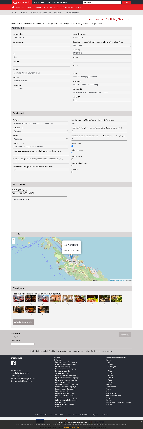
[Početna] (13, 7)
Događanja (38, 7)
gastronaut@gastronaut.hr (27, 378)
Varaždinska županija (62, 373)
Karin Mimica (23, 381)
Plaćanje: (16, 120)
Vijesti (46, 7)
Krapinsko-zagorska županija (65, 364)
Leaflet (112, 280)
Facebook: (76, 89)
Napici (110, 382)
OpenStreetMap (120, 280)
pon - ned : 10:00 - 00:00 (24, 193)
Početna (57, 358)
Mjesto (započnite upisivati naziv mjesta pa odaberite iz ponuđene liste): (98, 42)
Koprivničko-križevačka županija (66, 375)
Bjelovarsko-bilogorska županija (67, 378)
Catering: (75, 169)
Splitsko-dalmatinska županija (66, 400)
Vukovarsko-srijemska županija (66, 398)
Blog (52, 7)
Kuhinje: (15, 135)
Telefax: (75, 65)
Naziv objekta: (18, 34)
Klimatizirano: (76, 143)
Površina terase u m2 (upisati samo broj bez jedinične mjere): (93, 120)
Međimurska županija (62, 367)
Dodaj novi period (20, 199)
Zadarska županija (61, 391)
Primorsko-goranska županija (66, 380)
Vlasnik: (15, 69)
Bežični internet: (77, 150)
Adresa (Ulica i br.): (79, 34)
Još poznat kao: (18, 42)
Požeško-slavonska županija (65, 387)
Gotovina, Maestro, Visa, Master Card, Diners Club (33, 123)
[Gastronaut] (22, 2)
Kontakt (79, 7)
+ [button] (13, 239)
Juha (109, 362)
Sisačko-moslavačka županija (66, 369)
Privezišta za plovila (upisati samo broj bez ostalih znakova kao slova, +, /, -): (98, 136)
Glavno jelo (112, 367)
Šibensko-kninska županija (64, 396)
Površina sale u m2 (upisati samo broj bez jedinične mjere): (33, 167)
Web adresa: (77, 81)
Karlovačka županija (62, 371)
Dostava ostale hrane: (79, 163)
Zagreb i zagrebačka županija (66, 362)
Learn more (75, 427)
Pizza (110, 380)
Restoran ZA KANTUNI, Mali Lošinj (109, 19)
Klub (107, 391)
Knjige (108, 398)
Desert (110, 378)
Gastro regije (111, 393)
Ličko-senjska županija (63, 382)
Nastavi (67, 427)
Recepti (29, 7)
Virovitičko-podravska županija (66, 384)
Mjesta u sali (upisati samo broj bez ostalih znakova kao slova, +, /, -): (37, 151)
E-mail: (75, 73)
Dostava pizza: (77, 156)
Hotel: (15, 62)
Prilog (110, 371)
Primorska (18, 139)
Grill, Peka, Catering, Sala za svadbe (28, 147)
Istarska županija (61, 402)
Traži (126, 2)
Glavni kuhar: (17, 85)
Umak (110, 373)
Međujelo (111, 369)
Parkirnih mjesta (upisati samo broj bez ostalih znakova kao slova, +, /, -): (97, 128)
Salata (110, 375)
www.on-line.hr (103, 415)
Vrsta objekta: (18, 128)
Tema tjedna (111, 387)
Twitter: (75, 97)
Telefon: (75, 50)
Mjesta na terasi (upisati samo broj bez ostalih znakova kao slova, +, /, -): (38, 159)
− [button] (13, 242)
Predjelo (111, 364)
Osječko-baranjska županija (65, 393)
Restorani (19, 7)
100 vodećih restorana (65, 7)
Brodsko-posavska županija (65, 389)
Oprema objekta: (18, 143)
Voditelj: (16, 77)
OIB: (14, 54)
